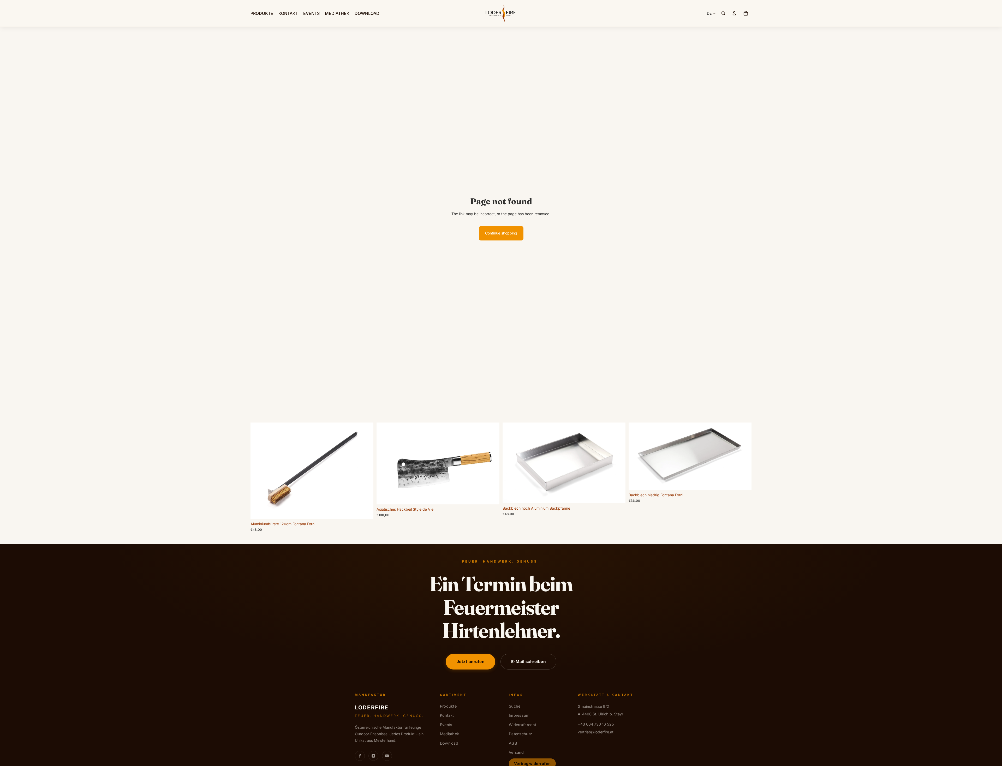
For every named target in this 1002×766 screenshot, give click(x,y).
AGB (513, 743)
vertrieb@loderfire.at (595, 732)
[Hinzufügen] (365, 511)
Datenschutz (520, 734)
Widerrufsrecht (522, 724)
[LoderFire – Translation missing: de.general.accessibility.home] (501, 13)
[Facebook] (360, 756)
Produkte (448, 706)
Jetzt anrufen (471, 661)
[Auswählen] (617, 495)
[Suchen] (723, 13)
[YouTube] (387, 756)
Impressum (519, 715)
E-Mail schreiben (528, 661)
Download (449, 743)
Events (446, 724)
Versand (516, 752)
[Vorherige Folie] (384, 463)
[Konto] (734, 13)
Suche (515, 706)
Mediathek (449, 734)
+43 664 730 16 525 (596, 724)
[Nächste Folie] (491, 463)
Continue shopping (501, 233)
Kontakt (447, 715)
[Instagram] (373, 756)
